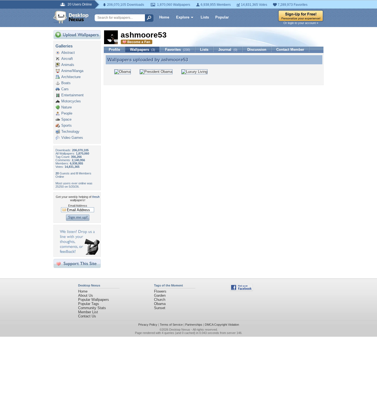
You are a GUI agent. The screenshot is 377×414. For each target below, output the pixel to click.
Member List (88, 312)
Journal (227, 49)
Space (66, 119)
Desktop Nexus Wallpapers (71, 17)
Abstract (68, 53)
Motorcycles (71, 101)
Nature (66, 107)
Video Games (72, 138)
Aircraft (67, 59)
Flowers (160, 291)
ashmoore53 (174, 59)
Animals (67, 65)
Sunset (159, 308)
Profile (114, 49)
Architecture (71, 77)
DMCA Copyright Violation (222, 324)
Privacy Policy (147, 324)
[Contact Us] (79, 253)
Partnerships (193, 324)
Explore (182, 17)
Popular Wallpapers (93, 300)
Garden (160, 295)
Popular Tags (88, 304)
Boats (66, 83)
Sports (66, 125)
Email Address (77, 205)
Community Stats (92, 308)
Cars (65, 89)
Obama (160, 304)
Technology (70, 131)
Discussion (256, 49)
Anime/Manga (72, 71)
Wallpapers (142, 49)
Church (159, 300)
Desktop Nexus (179, 329)
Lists (205, 17)
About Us (85, 295)
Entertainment (72, 95)
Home (164, 17)
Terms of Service (171, 324)
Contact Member (290, 49)
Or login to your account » (300, 23)
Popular (222, 17)
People (66, 113)
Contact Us (87, 316)
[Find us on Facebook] (241, 290)
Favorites (177, 49)
